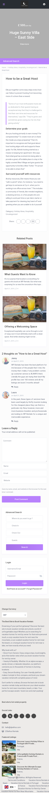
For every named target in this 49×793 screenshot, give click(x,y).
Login (24, 583)
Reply (16, 387)
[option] (24, 33)
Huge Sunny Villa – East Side (24, 35)
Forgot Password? (34, 589)
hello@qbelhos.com (13, 727)
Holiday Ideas (13, 67)
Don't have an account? (16, 589)
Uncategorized (31, 67)
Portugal (20, 746)
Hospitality (22, 67)
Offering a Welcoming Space (21, 326)
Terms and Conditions (16, 780)
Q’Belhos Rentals (12, 731)
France (19, 759)
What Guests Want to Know (20, 274)
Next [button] (45, 35)
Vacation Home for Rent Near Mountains (17, 791)
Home (4, 67)
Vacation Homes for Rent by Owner (32, 789)
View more (24, 44)
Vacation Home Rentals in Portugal (24, 783)
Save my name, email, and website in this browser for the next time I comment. (24, 490)
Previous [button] (4, 35)
